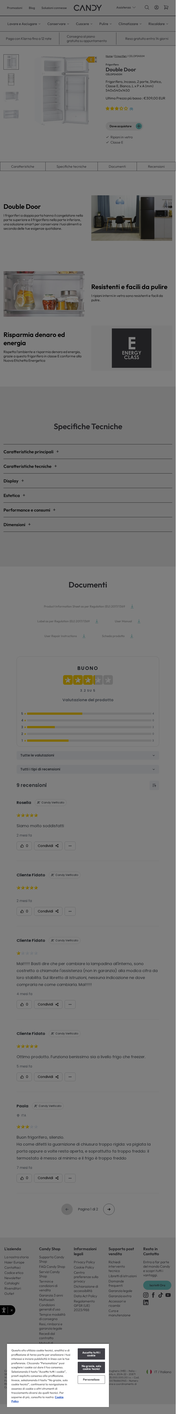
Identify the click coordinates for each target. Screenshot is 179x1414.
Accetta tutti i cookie (91, 1354)
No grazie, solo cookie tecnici (91, 1367)
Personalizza (91, 1379)
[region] (58, 1375)
